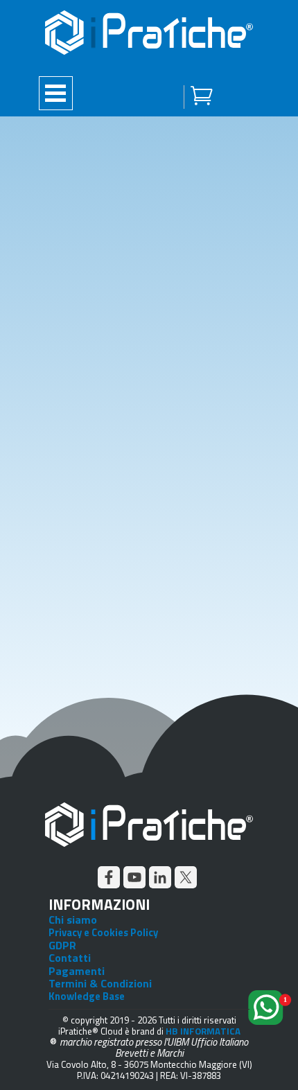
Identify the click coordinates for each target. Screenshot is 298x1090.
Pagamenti (77, 970)
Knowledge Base (87, 996)
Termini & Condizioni (100, 983)
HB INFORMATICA (203, 1031)
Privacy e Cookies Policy (103, 932)
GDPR (62, 945)
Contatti (70, 957)
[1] (268, 1029)
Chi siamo (73, 919)
